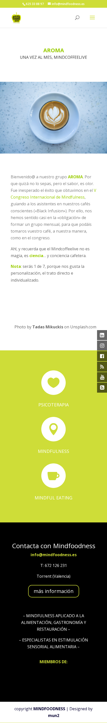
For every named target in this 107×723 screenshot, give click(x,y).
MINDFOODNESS (49, 708)
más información (54, 591)
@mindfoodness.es (58, 554)
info (35, 554)
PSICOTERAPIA (53, 405)
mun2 (53, 715)
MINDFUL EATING (53, 498)
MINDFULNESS (53, 451)
